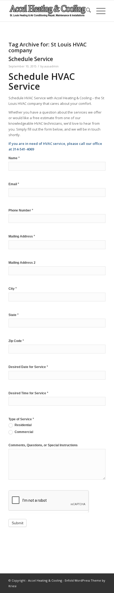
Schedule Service (30, 59)
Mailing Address (21, 236)
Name (14, 158)
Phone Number (20, 210)
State (13, 315)
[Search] (86, 10)
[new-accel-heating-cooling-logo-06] (47, 10)
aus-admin (51, 66)
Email (13, 184)
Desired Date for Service (28, 367)
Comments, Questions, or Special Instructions (43, 445)
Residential (23, 425)
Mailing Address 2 (22, 263)
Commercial (23, 432)
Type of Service (21, 419)
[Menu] (98, 10)
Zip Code (16, 341)
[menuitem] (86, 10)
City (12, 289)
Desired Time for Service (28, 393)
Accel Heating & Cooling (45, 580)
